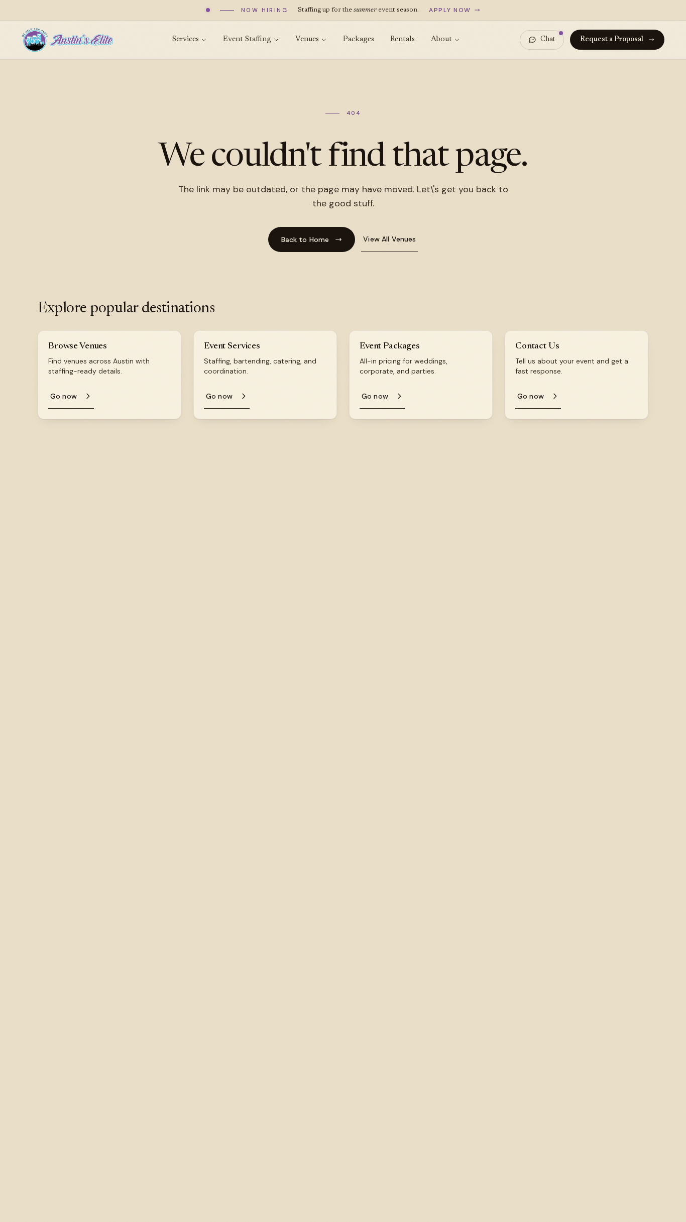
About (441, 39)
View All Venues (389, 238)
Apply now (450, 10)
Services (185, 39)
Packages (358, 39)
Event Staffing (247, 39)
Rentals (402, 39)
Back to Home (305, 239)
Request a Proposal (611, 39)
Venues (307, 39)
